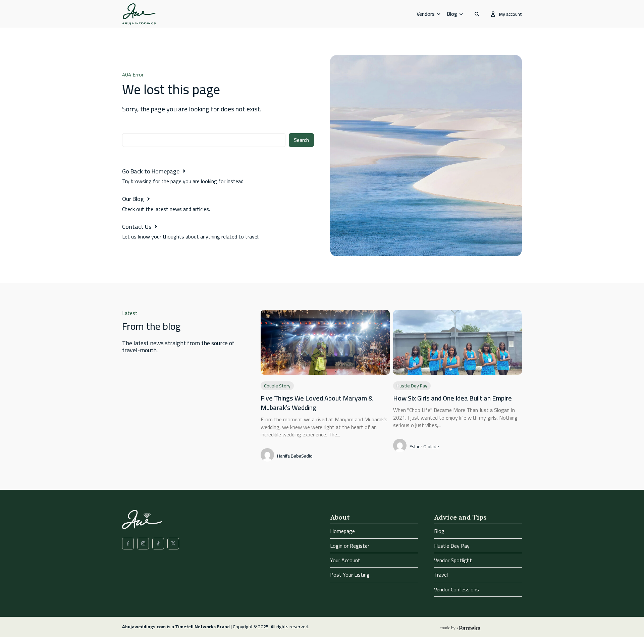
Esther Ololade (424, 446)
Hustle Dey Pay (411, 385)
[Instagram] (143, 543)
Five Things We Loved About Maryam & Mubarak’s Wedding (317, 403)
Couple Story (277, 385)
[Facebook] (128, 543)
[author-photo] (268, 455)
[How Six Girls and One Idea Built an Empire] (457, 342)
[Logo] (139, 14)
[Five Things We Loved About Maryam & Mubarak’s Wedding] (325, 342)
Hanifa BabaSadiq (295, 456)
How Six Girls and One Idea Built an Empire (452, 398)
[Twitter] (173, 543)
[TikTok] (158, 543)
